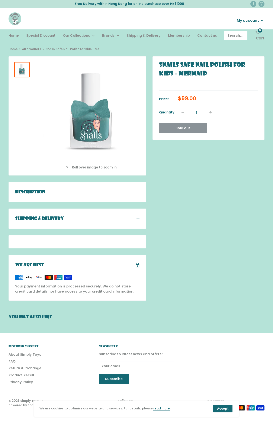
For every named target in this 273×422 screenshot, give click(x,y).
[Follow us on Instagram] (261, 4)
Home (14, 35)
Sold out (183, 128)
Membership (179, 35)
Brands (108, 35)
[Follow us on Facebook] (253, 4)
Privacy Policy (21, 382)
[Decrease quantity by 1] (182, 112)
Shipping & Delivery (144, 35)
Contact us (207, 35)
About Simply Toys (25, 354)
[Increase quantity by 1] (210, 112)
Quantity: (167, 112)
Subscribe (114, 378)
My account (248, 20)
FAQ (12, 361)
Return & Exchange (25, 368)
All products (31, 49)
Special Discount (40, 35)
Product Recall (21, 375)
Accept (223, 408)
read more (161, 408)
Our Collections (76, 35)
